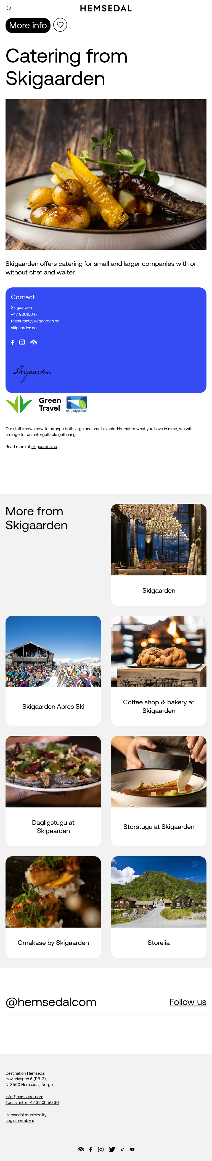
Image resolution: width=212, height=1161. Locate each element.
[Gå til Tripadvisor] (81, 1149)
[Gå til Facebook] (90, 1149)
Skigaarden (21, 307)
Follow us (187, 1002)
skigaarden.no (44, 446)
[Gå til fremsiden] (106, 8)
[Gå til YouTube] (132, 1149)
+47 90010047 (24, 314)
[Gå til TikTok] (123, 1149)
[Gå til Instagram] (101, 1149)
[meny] (198, 9)
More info (28, 25)
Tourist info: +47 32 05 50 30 (32, 1102)
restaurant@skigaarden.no (35, 321)
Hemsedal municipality (26, 1114)
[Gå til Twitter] (112, 1149)
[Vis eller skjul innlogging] (60, 25)
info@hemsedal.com (24, 1096)
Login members (20, 1120)
